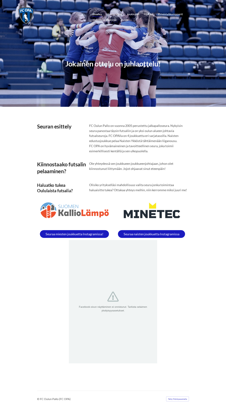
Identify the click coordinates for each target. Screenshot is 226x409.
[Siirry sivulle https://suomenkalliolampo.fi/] (74, 210)
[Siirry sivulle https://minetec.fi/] (151, 212)
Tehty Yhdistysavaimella (177, 399)
